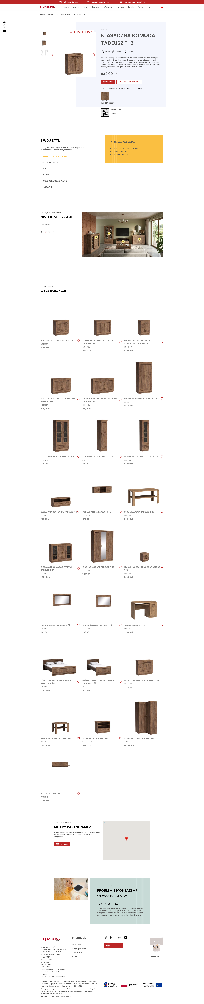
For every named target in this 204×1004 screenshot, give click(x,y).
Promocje (141, 7)
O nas (85, 7)
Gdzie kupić (120, 7)
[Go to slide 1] (46, 232)
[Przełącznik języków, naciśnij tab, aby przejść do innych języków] (163, 7)
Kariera (74, 956)
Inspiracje (76, 7)
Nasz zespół (96, 7)
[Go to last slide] (52, 54)
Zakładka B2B (77, 952)
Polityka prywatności (79, 949)
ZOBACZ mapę (62, 844)
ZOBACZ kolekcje (113, 945)
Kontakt (131, 7)
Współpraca (108, 7)
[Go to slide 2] (49, 232)
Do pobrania (76, 945)
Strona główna (45, 14)
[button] (44, 32)
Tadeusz (55, 14)
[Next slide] (94, 54)
